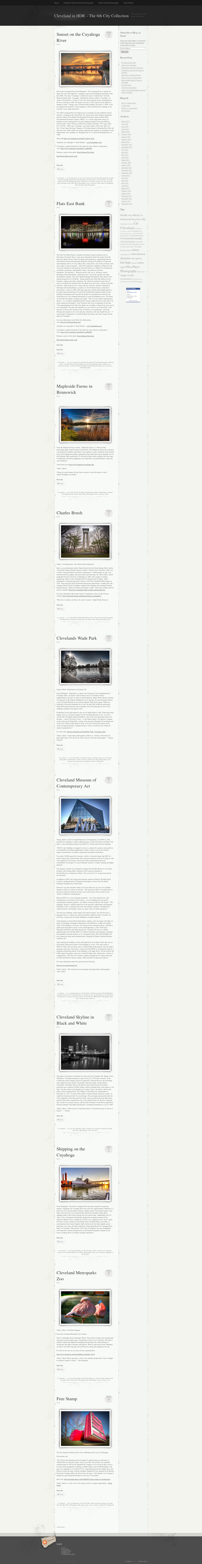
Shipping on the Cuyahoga (71, 1152)
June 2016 (124, 126)
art (70, 993)
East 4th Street (126, 85)
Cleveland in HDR (132, 292)
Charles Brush (69, 512)
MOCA (96, 996)
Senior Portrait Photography (108, 3)
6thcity (136, 215)
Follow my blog (133, 300)
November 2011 (126, 198)
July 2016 (124, 124)
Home (56, 3)
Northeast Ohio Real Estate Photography (78, 3)
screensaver (93, 183)
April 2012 (125, 186)
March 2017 (125, 121)
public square (81, 1505)
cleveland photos (91, 180)
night (110, 1128)
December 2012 (126, 168)
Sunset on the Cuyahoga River (131, 78)
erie (102, 181)
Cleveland (96, 178)
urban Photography (90, 185)
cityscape (88, 178)
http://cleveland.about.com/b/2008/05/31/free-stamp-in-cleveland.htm (87, 1479)
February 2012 (126, 191)
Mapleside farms (69, 494)
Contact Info (125, 106)
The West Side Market (129, 88)
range (111, 996)
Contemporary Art (62, 996)
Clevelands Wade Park (77, 638)
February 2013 (126, 162)
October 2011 (125, 201)
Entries (65, 1549)
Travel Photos (128, 3)
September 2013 (126, 147)
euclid (85, 996)
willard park (110, 1505)
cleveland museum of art (99, 758)
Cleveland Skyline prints (73, 181)
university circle (78, 761)
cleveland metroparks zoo (88, 1378)
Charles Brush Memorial (84, 617)
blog (134, 219)
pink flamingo (93, 1380)
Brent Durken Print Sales (85, 152)
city (78, 178)
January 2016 (125, 137)
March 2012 (125, 188)
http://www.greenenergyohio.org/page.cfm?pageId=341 (87, 590)
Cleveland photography (80, 180)
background (74, 993)
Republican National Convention (132, 68)
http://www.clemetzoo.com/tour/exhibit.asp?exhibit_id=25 (76, 1354)
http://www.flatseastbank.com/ (71, 322)
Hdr (136, 296)
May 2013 (124, 155)
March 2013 (125, 160)
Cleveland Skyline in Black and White (75, 1020)
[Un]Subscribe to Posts (68, 1554)
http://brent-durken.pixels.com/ (67, 156)
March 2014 (125, 142)
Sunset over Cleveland (128, 65)
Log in (63, 1547)
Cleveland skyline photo (127, 247)
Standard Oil (103, 1505)
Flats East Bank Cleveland (94, 366)
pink (87, 1380)
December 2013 (126, 144)
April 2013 (125, 157)
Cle (92, 178)
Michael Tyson (143, 1561)
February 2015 (126, 139)
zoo (109, 1380)
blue (79, 1250)
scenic (88, 183)
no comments (60, 178)
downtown (92, 181)
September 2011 (126, 204)
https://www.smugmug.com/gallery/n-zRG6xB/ (76, 148)
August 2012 (125, 175)
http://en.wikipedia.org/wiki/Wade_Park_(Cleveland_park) (86, 732)
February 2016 (126, 134)
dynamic (98, 181)
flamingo (107, 1378)
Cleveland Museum (107, 993)
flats (105, 181)
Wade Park (100, 761)
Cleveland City (104, 178)
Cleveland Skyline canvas (81, 364)
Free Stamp (67, 1398)
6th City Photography (128, 103)
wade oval (94, 761)
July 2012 (124, 178)
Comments (66, 1551)
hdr (111, 181)
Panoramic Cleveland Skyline (131, 75)
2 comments (61, 993)
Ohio (72, 183)
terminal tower (137, 279)
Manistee (73, 1252)
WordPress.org (65, 1552)
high (58, 183)
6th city (128, 215)
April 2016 (125, 129)
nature (69, 183)
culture (79, 759)
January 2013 (125, 165)
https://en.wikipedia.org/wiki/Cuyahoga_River (79, 138)
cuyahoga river (85, 181)
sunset (98, 183)
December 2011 (126, 196)
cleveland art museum (86, 758)
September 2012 (126, 173)
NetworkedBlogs (131, 288)
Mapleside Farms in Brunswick (74, 389)
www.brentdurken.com (94, 142)
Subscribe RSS (48, 1542)
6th (122, 215)
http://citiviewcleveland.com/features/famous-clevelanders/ (82, 596)
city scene (82, 178)
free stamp (109, 1503)
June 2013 (124, 152)
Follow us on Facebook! (129, 108)
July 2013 (124, 150)
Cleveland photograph (67, 180)
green (108, 181)
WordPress (129, 1561)
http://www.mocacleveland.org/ (67, 965)
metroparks (64, 183)
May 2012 (124, 183)
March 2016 (125, 132)
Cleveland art (138, 228)
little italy (90, 996)
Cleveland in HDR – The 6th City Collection (91, 15)
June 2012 (124, 180)
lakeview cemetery (87, 619)
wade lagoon (87, 761)
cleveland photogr (99, 995)
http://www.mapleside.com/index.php (81, 464)
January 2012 (125, 193)
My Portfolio (125, 111)
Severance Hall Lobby (128, 62)
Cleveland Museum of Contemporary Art (76, 783)
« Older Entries (61, 1527)
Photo (76, 183)
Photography (82, 183)
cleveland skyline (101, 180)
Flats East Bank (71, 203)
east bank (72, 366)
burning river (73, 178)
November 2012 (126, 170)
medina (76, 494)
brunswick (73, 492)
